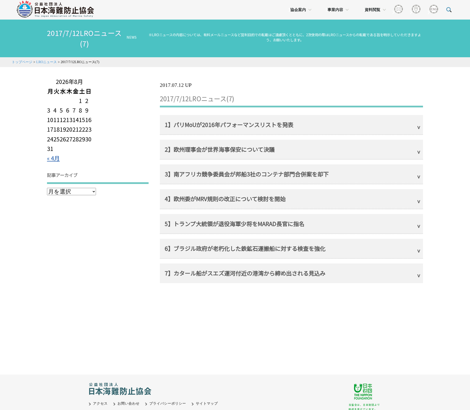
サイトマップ (207, 403)
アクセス (100, 403)
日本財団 (191, 384)
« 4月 (53, 158)
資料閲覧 (372, 10)
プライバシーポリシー (167, 403)
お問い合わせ (129, 403)
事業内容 (335, 10)
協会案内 (298, 10)
